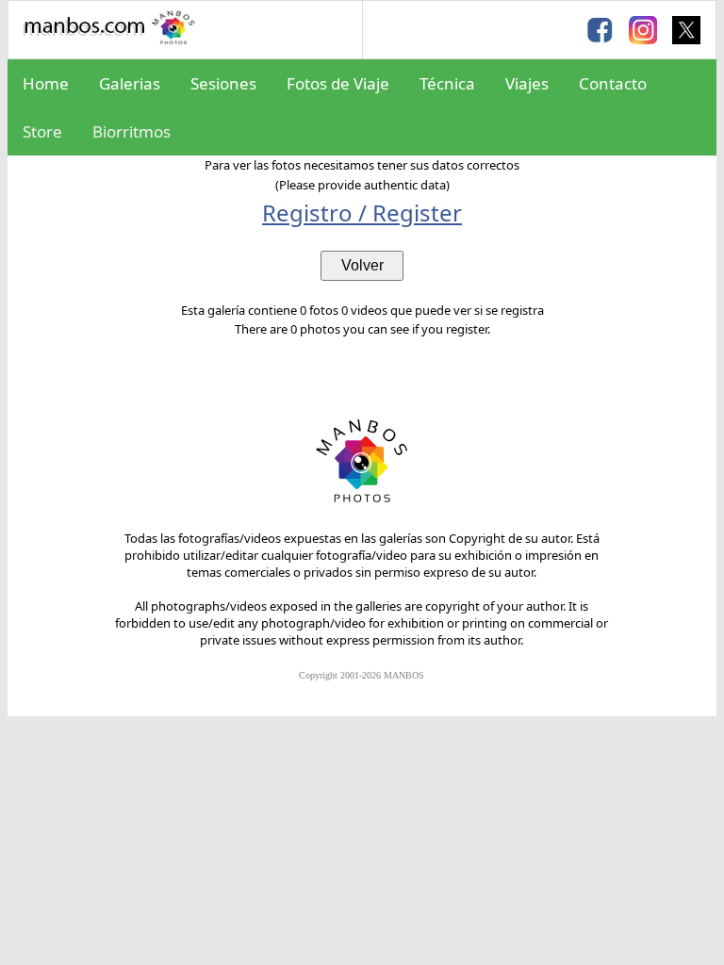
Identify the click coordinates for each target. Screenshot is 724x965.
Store (42, 131)
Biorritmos (131, 131)
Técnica (447, 83)
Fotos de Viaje (338, 83)
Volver (362, 265)
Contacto (613, 83)
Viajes (527, 83)
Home (46, 83)
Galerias (129, 83)
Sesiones (223, 83)
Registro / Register (362, 212)
